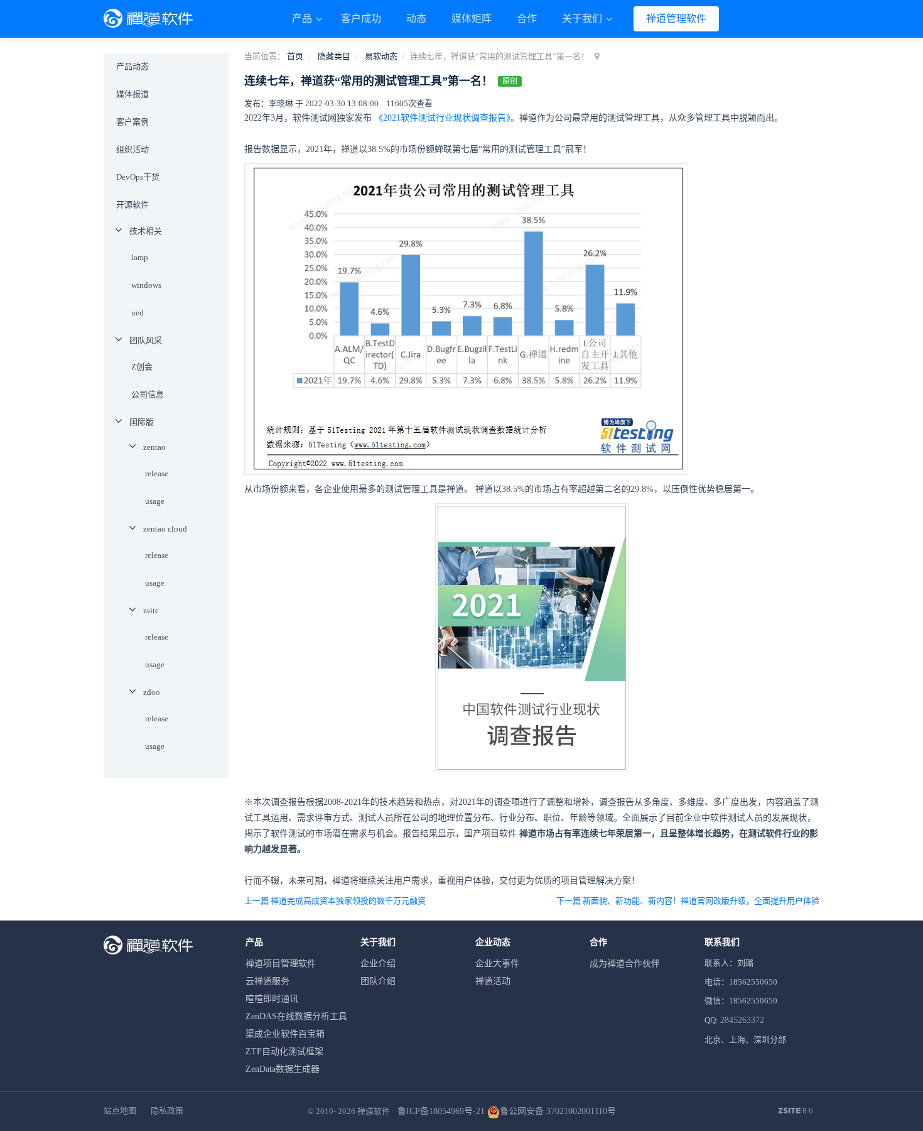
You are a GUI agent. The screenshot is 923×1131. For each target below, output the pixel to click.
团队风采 (145, 340)
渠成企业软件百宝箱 (285, 1034)
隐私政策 (167, 1110)
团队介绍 (378, 981)
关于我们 (583, 18)
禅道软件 (373, 1111)
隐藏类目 (334, 56)
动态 (416, 18)
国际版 (141, 422)
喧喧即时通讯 (272, 998)
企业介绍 (378, 963)
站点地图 (120, 1110)
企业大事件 (497, 963)
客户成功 (361, 18)
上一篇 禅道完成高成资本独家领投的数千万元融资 (335, 900)
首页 (295, 56)
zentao (154, 447)
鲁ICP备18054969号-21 (441, 1111)
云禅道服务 (267, 981)
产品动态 (132, 66)
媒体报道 (132, 94)
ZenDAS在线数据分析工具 (296, 1016)
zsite (151, 610)
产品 (303, 18)
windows (146, 285)
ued (137, 312)
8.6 (795, 1111)
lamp (139, 257)
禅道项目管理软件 (281, 963)
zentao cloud (165, 528)
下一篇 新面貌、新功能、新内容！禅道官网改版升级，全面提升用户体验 (687, 900)
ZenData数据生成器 (283, 1069)
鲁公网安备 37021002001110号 (558, 1111)
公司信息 (147, 394)
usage (155, 501)
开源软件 (132, 204)
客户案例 (132, 121)
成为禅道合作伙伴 (625, 963)
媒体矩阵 (471, 18)
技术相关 (145, 231)
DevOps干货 (137, 177)
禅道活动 (492, 981)
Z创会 (142, 366)
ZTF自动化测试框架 (284, 1051)
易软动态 (381, 56)
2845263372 (742, 1020)
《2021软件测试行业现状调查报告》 (442, 118)
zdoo (151, 692)
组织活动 (132, 149)
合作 (527, 18)
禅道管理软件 (676, 18)
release (156, 473)
